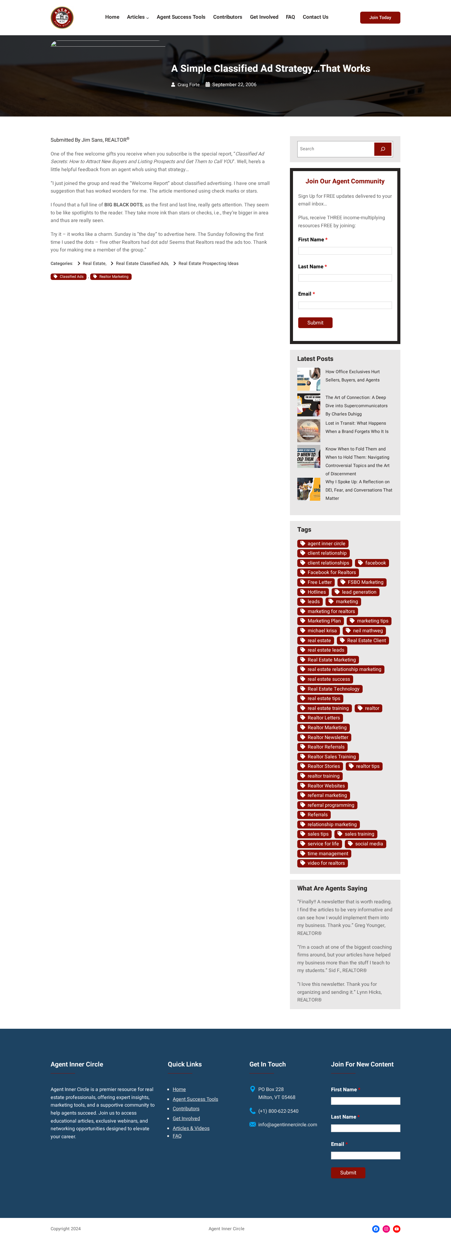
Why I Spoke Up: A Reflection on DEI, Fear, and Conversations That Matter (359, 490)
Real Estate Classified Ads (142, 263)
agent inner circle (326, 543)
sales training (359, 834)
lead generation (359, 592)
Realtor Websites (326, 786)
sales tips (318, 834)
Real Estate (94, 263)
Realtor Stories (324, 766)
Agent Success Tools (195, 1099)
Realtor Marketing (114, 276)
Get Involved (186, 1118)
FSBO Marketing (366, 582)
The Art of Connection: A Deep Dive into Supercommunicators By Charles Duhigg (356, 405)
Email (306, 294)
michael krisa (322, 630)
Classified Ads (71, 276)
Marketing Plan (324, 621)
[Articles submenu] (147, 17)
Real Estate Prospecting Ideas (208, 263)
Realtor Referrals (326, 747)
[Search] (382, 149)
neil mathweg (368, 630)
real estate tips (324, 698)
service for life (323, 844)
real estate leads (326, 650)
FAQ (177, 1136)
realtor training (324, 776)
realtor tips (368, 766)
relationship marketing (332, 824)
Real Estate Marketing (332, 660)
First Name (313, 239)
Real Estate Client (366, 640)
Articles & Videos (191, 1128)
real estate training (328, 708)
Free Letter (320, 582)
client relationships (328, 563)
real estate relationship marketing (344, 669)
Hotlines (317, 592)
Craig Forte (189, 85)
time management (328, 853)
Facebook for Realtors (332, 572)
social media (369, 844)
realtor (372, 708)
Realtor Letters (324, 718)
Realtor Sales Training (332, 756)
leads (314, 601)
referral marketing (327, 795)
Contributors (186, 1108)
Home (179, 1089)
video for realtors (326, 863)
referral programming (331, 805)
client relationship (327, 553)
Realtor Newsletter (328, 737)
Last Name (312, 266)
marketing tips (372, 621)
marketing (347, 601)
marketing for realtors (331, 611)
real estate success (329, 679)
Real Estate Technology (334, 689)
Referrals (318, 814)
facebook (375, 563)
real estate (319, 640)
